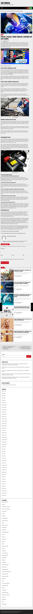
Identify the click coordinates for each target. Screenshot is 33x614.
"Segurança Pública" (5, 576)
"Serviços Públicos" (5, 585)
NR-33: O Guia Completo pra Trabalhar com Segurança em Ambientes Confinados (22, 283)
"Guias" (3, 543)
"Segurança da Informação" (6, 571)
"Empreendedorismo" (5, 532)
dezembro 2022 (4, 465)
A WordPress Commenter (6, 384)
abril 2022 (3, 483)
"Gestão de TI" (4, 539)
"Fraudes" (3, 536)
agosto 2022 (4, 474)
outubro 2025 (4, 407)
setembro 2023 (4, 444)
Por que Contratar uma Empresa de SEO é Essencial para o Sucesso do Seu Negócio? (22, 307)
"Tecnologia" (4, 590)
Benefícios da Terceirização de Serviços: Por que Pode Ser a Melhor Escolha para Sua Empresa (22, 295)
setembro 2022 (4, 472)
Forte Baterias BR (20, 226)
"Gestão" (3, 541)
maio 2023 (3, 453)
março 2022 (4, 486)
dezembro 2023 (4, 437)
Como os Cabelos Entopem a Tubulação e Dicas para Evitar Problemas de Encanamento (22, 332)
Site (23, 255)
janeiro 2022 (4, 488)
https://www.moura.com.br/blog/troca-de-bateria (11, 231)
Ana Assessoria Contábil (19, 275)
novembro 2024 (4, 421)
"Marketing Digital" (5, 555)
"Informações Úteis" (5, 546)
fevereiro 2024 (4, 432)
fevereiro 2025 (4, 414)
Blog (2, 601)
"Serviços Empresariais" (6, 583)
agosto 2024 (4, 428)
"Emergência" (4, 529)
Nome (2, 255)
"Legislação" (4, 550)
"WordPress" (4, 599)
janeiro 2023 (4, 462)
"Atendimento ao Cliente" (6, 506)
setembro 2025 (4, 409)
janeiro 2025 (4, 416)
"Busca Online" (4, 511)
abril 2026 (3, 400)
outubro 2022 (4, 469)
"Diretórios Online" (5, 525)
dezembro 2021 (4, 490)
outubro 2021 (4, 495)
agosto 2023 (4, 446)
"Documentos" (4, 527)
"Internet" (3, 548)
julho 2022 (3, 476)
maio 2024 (3, 430)
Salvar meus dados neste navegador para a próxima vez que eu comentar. (13, 259)
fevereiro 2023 (4, 460)
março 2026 (4, 402)
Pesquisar (3, 354)
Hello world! (13, 384)
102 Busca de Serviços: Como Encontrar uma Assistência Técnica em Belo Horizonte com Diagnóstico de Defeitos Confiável (16, 374)
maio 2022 (3, 481)
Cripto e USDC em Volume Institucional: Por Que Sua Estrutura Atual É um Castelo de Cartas (16, 368)
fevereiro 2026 (4, 404)
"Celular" (3, 513)
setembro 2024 (4, 425)
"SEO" (3, 580)
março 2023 (4, 458)
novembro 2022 (4, 467)
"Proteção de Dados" (5, 564)
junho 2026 (4, 395)
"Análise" (3, 504)
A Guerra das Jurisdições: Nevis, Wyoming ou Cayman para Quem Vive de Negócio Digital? (15, 371)
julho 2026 (3, 393)
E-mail (13, 255)
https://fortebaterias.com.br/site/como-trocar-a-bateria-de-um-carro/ (14, 233)
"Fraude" (3, 534)
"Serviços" (3, 587)
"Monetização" (4, 557)
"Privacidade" (4, 562)
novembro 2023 (4, 439)
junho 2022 (4, 479)
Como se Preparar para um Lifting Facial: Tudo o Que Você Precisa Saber (23, 319)
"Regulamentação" (5, 569)
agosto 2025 (4, 411)
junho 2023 (4, 451)
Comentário (3, 248)
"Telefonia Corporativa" (6, 594)
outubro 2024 (4, 423)
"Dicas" (3, 522)
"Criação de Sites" (5, 520)
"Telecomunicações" (5, 592)
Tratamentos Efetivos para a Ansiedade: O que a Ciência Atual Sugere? (22, 271)
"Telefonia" (3, 597)
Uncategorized (4, 604)
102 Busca (5, 2)
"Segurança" (4, 578)
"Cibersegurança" (5, 518)
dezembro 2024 (4, 418)
